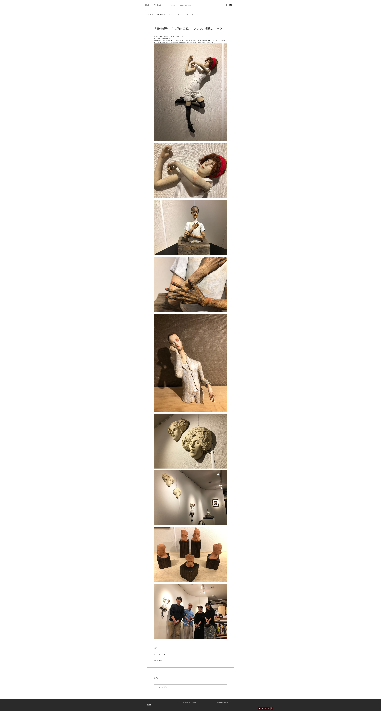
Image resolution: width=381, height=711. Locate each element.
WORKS (171, 14)
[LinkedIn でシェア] (164, 654)
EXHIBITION (161, 14)
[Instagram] (230, 4)
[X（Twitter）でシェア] (160, 654)
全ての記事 (150, 14)
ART (179, 14)
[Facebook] (226, 4)
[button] (232, 15)
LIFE (193, 14)
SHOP (186, 14)
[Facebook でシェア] (155, 654)
